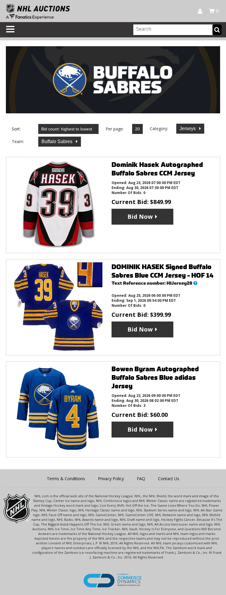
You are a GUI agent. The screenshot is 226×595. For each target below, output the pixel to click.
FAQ (141, 478)
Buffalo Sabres (57, 141)
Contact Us (168, 478)
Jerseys (188, 128)
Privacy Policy (111, 478)
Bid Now (140, 217)
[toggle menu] (10, 29)
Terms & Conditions (66, 478)
